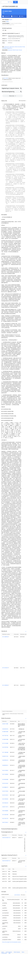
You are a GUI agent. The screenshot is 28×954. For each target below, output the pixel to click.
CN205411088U (5, 723)
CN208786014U (5, 760)
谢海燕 (7, 21)
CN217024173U (5, 818)
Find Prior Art (15, 16)
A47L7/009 (6, 78)
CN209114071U (5, 806)
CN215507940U (5, 747)
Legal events (11, 46)
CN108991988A (5, 739)
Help (9, 953)
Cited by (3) (6, 46)
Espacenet (10, 50)
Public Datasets (17, 952)
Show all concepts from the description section (11, 942)
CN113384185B (5, 814)
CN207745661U (5, 822)
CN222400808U (5, 810)
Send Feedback (9, 952)
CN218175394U (5, 791)
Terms (23, 952)
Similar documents (18, 46)
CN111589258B (5, 752)
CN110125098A (5, 743)
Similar (21, 16)
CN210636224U (5, 802)
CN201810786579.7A (6, 837)
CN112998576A (5, 636)
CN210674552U (5, 783)
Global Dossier (15, 50)
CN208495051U (5, 765)
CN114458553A (5, 685)
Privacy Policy (4, 953)
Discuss (20, 50)
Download (18, 894)
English (10, 19)
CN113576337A (5, 667)
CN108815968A (5, 731)
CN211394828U (5, 774)
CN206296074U (5, 728)
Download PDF (7, 16)
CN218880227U (5, 787)
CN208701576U (5, 756)
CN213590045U (5, 799)
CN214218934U (5, 770)
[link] (12, 79)
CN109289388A (5, 779)
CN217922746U (5, 735)
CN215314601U (5, 795)
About (2, 952)
